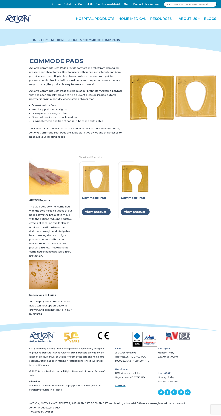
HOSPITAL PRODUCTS (95, 19)
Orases (49, 411)
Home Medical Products (61, 40)
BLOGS (210, 19)
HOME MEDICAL (132, 19)
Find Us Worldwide (109, 4)
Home (34, 40)
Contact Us (86, 4)
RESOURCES (161, 19)
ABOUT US (188, 19)
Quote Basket (133, 4)
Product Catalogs (64, 4)
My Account (153, 4)
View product (95, 212)
